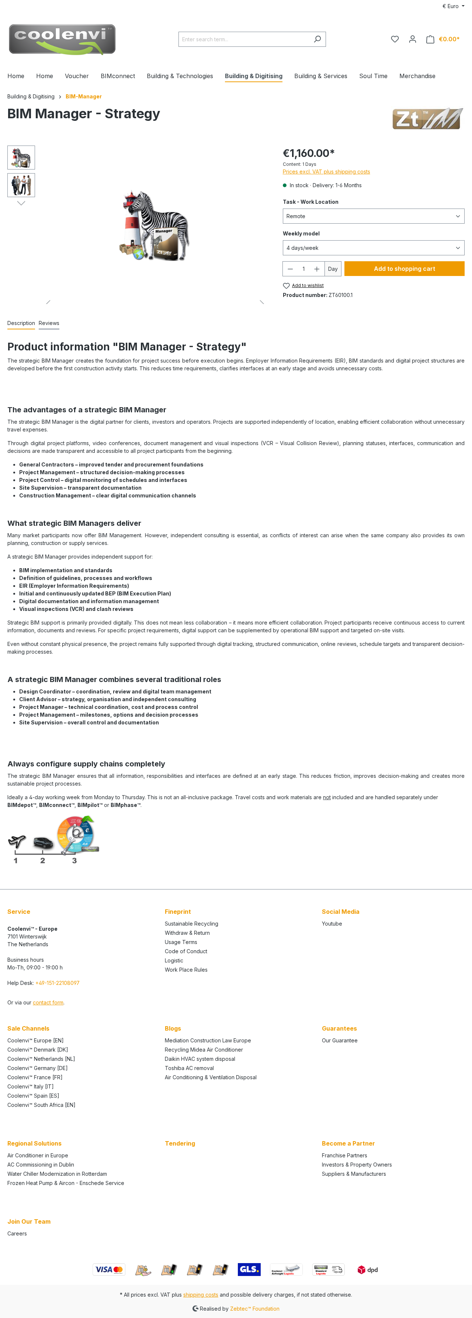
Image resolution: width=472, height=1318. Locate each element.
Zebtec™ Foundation (255, 1308)
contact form (48, 1002)
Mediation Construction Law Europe (208, 1040)
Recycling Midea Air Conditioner (204, 1049)
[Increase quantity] (317, 268)
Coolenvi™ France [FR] (35, 1077)
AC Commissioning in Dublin (40, 1164)
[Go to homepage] (62, 37)
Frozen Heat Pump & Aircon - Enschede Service (65, 1183)
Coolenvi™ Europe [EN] (35, 1040)
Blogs (173, 1028)
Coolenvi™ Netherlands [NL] (41, 1059)
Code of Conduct (186, 951)
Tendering (180, 1143)
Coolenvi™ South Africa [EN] (41, 1105)
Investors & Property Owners (357, 1164)
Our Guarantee (340, 1040)
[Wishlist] (395, 39)
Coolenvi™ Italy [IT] (30, 1086)
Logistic (174, 960)
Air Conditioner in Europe (37, 1155)
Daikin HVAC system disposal (200, 1059)
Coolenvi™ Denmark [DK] (37, 1049)
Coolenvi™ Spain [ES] (33, 1095)
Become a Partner (348, 1143)
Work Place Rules (186, 969)
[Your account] (412, 39)
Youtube (332, 923)
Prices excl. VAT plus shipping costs (326, 171)
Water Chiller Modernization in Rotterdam (57, 1174)
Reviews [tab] (49, 323)
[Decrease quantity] (290, 268)
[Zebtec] (428, 118)
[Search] (317, 39)
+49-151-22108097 (57, 983)
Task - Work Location (311, 202)
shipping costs (200, 1294)
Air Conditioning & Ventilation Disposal (211, 1077)
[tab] (21, 323)
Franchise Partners (344, 1155)
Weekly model (301, 233)
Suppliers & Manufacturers (354, 1174)
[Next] (21, 202)
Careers (17, 1233)
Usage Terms (181, 942)
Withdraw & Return (187, 933)
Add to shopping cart (404, 268)
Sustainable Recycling (191, 923)
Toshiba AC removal (189, 1068)
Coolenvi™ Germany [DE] (37, 1068)
